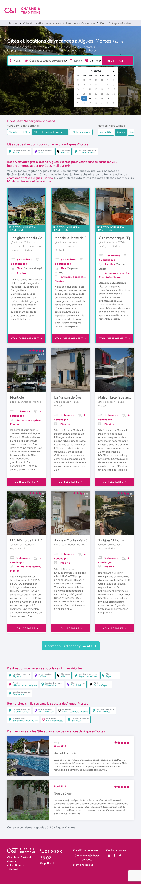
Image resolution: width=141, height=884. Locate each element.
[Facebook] (114, 855)
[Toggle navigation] (134, 7)
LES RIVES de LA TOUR (28, 540)
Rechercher (118, 61)
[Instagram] (109, 855)
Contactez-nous (116, 850)
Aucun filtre (106, 132)
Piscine (117, 41)
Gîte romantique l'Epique (118, 238)
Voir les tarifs (25, 481)
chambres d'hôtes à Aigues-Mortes (30, 178)
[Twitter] (120, 855)
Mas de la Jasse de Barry (74, 238)
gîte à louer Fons (108, 242)
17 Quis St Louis (111, 540)
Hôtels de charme (81, 132)
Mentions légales (83, 864)
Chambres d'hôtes (19, 132)
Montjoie (17, 397)
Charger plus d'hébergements (69, 646)
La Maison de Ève (67, 397)
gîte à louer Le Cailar (66, 242)
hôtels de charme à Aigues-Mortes (29, 181)
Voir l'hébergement (25, 338)
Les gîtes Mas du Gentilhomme (35, 238)
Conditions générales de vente (87, 857)
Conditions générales (85, 850)
